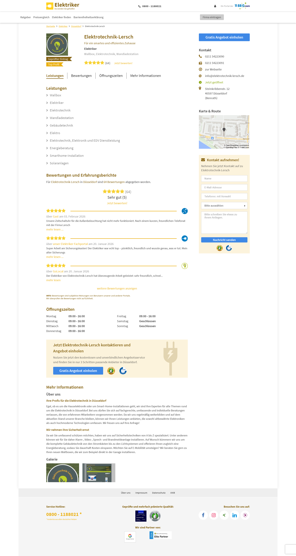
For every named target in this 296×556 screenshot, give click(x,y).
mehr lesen (53, 280)
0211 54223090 (214, 56)
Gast (56, 216)
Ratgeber (25, 17)
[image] (62, 472)
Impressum (141, 492)
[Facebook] (203, 515)
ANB (172, 492)
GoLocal (58, 271)
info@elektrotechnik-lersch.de (224, 76)
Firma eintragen (212, 17)
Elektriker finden (61, 17)
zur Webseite (213, 69)
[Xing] (224, 515)
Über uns (125, 492)
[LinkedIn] (234, 515)
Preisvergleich (41, 17)
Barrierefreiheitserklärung (88, 17)
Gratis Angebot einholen (78, 370)
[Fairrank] (245, 515)
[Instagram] (213, 515)
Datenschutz (158, 492)
